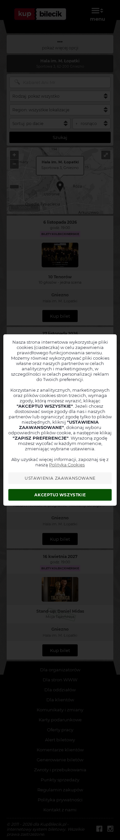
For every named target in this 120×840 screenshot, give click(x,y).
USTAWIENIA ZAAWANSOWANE (60, 478)
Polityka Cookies (67, 464)
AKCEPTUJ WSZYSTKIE (60, 494)
